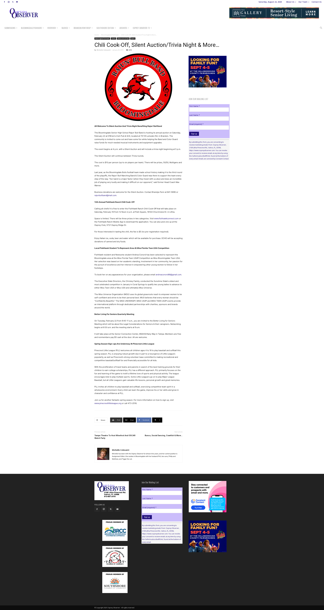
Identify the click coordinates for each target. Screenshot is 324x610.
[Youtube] (17, 2)
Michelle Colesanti (104, 50)
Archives (123, 27)
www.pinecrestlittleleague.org (107, 403)
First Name (194, 106)
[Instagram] (9, 2)
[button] (321, 28)
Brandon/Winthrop (82, 27)
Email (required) (196, 124)
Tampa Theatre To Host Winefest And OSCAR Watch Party (114, 436)
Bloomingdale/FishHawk (31, 27)
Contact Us (316, 2)
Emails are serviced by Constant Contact (214, 159)
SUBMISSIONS (9, 27)
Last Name (194, 115)
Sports (133, 38)
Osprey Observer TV (141, 27)
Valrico (65, 27)
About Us (290, 2)
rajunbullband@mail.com (105, 195)
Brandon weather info (208, 185)
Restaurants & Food (123, 38)
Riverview (51, 27)
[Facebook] (4, 2)
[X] (13, 2)
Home (96, 35)
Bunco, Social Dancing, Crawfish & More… (164, 435)
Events (113, 38)
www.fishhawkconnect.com (166, 218)
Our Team (302, 2)
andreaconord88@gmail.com (168, 274)
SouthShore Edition (105, 27)
